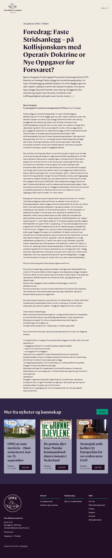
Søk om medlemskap (73, 501)
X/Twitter (17, 536)
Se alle (102, 412)
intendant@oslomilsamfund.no (16, 528)
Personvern (8, 532)
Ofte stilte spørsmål (97, 505)
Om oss (92, 501)
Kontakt (92, 516)
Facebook (8, 536)
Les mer (25, 467)
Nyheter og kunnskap (49, 505)
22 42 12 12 (8, 522)
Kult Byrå (24, 546)
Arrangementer (46, 501)
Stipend (92, 512)
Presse (91, 509)
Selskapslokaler (95, 520)
